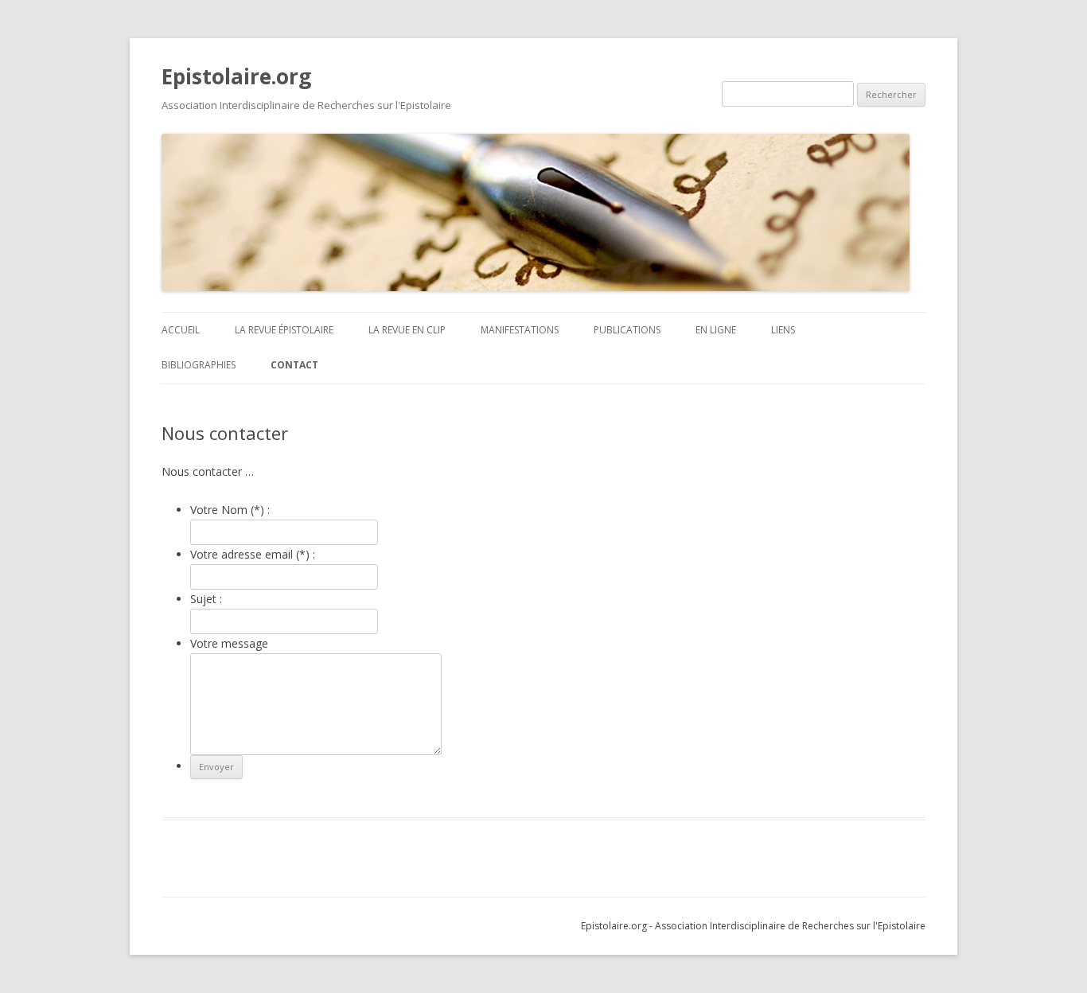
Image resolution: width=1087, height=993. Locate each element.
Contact (294, 365)
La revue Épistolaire (284, 330)
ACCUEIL (181, 330)
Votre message (229, 643)
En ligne (715, 330)
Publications (627, 330)
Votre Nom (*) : (230, 509)
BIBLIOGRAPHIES (199, 365)
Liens (783, 330)
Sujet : (206, 598)
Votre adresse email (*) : (252, 554)
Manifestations (520, 330)
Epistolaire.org (236, 76)
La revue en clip (407, 330)
